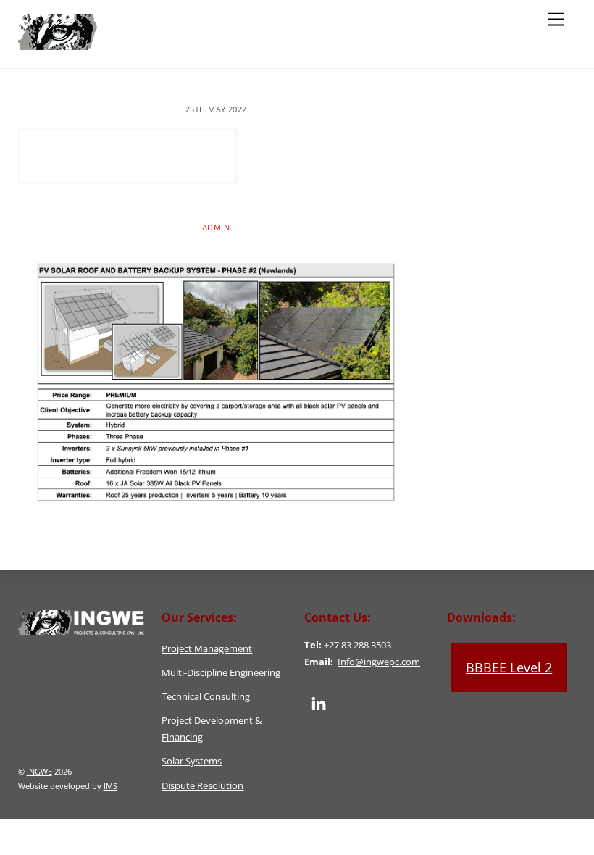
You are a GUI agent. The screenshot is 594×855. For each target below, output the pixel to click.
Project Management (207, 649)
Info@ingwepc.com (379, 662)
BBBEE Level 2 (509, 667)
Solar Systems (192, 761)
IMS (110, 785)
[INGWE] (109, 43)
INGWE (39, 771)
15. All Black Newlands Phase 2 (128, 155)
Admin (216, 227)
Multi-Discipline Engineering (221, 673)
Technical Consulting (206, 697)
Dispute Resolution (202, 786)
